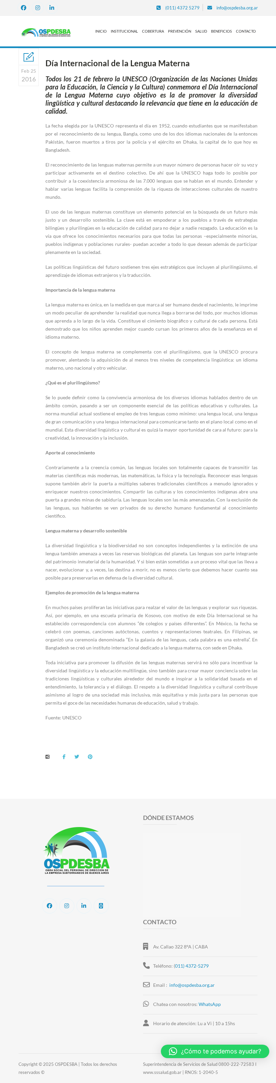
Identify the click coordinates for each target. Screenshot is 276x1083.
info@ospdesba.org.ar (192, 985)
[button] (215, 1051)
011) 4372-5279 (192, 966)
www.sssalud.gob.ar (162, 1072)
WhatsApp (210, 1004)
